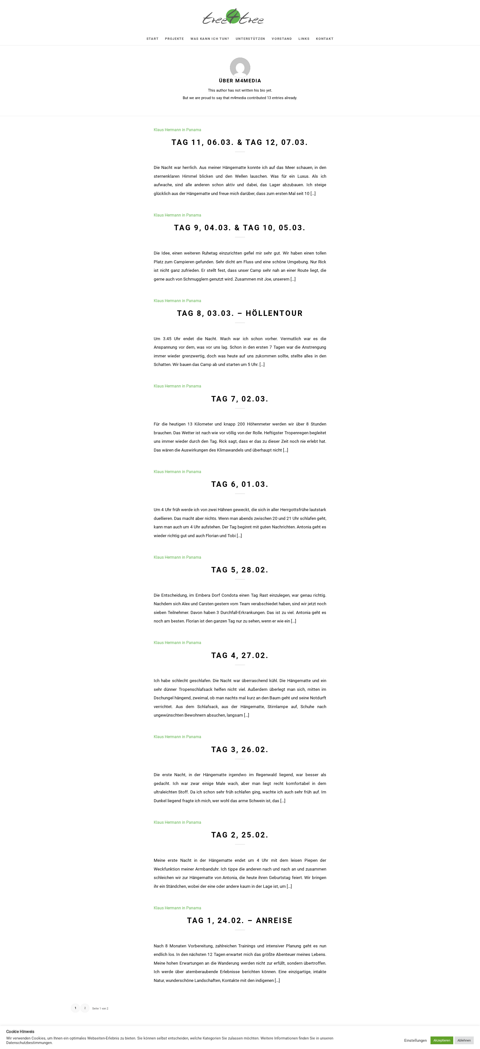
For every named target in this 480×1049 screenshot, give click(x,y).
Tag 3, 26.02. (240, 749)
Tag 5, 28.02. (240, 569)
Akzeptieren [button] (442, 1040)
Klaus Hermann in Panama (177, 130)
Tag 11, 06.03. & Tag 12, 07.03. (240, 142)
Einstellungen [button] (415, 1040)
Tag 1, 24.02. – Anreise (240, 920)
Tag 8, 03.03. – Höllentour (240, 313)
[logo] (240, 16)
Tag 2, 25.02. (240, 834)
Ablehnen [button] (464, 1040)
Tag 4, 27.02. (240, 655)
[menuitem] (152, 39)
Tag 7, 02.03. (240, 398)
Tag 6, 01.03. (240, 484)
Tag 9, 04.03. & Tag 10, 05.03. (240, 227)
